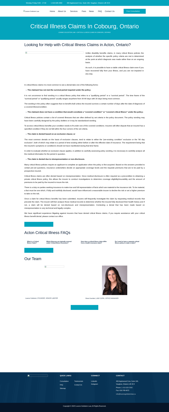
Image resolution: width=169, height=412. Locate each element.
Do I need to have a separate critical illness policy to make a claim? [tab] (127, 242)
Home (52, 11)
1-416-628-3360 (127, 387)
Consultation (64, 381)
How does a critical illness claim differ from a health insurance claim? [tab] (94, 242)
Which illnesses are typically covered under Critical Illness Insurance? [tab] (58, 242)
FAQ (100, 11)
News (91, 11)
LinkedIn (94, 381)
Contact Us (110, 11)
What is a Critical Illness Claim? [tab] (33, 242)
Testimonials (78, 381)
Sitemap (63, 388)
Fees (84, 11)
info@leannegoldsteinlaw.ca (126, 394)
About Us (62, 11)
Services (74, 11)
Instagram (94, 384)
